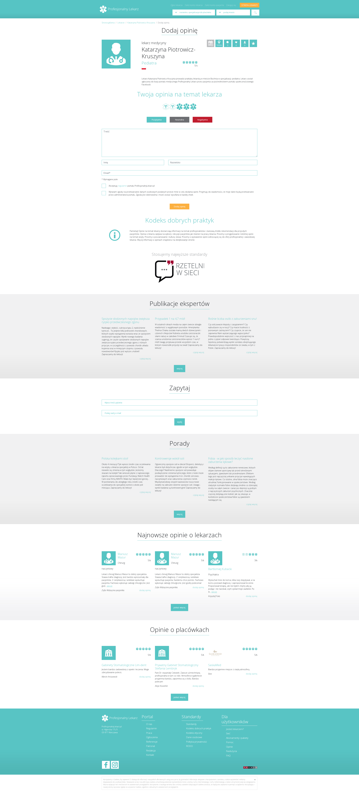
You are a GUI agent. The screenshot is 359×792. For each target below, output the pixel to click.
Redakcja (151, 750)
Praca (149, 732)
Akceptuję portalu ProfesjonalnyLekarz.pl (132, 185)
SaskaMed (214, 665)
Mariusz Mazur (123, 555)
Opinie (229, 746)
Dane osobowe (194, 737)
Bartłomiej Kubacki (220, 569)
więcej (179, 368)
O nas (149, 724)
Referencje (151, 741)
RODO (189, 746)
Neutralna (179, 119)
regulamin (122, 185)
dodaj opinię (145, 590)
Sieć (228, 733)
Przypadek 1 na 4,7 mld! (170, 319)
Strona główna (108, 22)
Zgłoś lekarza (176, 5)
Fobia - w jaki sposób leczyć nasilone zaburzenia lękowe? (230, 460)
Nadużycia (231, 751)
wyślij (179, 422)
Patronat (150, 746)
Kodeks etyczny (194, 732)
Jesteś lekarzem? (235, 729)
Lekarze (121, 22)
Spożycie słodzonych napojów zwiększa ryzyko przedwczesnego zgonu (126, 320)
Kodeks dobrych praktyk (198, 728)
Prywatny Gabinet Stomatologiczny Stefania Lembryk (176, 666)
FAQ (228, 755)
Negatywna (202, 119)
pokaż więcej (179, 607)
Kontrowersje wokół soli (169, 458)
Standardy (191, 724)
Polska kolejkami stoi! (115, 458)
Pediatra (149, 63)
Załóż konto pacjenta (214, 5)
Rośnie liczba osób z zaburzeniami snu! (232, 319)
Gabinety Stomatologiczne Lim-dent (124, 665)
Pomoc (229, 742)
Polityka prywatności (196, 741)
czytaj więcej (145, 358)
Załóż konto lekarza (193, 5)
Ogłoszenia (152, 737)
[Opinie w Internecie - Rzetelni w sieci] (179, 271)
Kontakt (150, 754)
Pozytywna (157, 119)
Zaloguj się (231, 5)
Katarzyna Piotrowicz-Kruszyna (141, 22)
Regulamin (151, 728)
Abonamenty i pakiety (237, 737)
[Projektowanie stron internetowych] (250, 764)
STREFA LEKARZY (249, 5)
